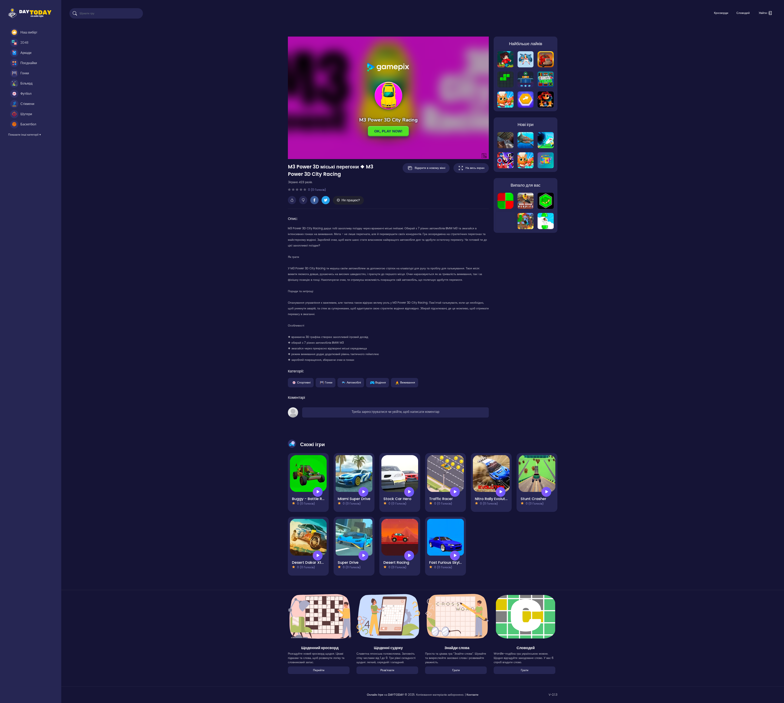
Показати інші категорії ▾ (24, 135)
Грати (456, 670)
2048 (24, 42)
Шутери (26, 114)
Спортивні (304, 382)
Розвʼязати (387, 670)
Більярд (26, 83)
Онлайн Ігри (375, 695)
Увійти (763, 13)
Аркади (25, 52)
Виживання (407, 382)
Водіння (380, 382)
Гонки (24, 73)
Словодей (743, 13)
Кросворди (721, 13)
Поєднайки (28, 63)
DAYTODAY (396, 695)
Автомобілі (354, 382)
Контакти (472, 695)
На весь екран (475, 168)
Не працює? (351, 200)
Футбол (25, 93)
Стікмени (27, 103)
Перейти (318, 670)
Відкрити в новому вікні (430, 168)
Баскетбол (28, 124)
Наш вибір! (28, 32)
